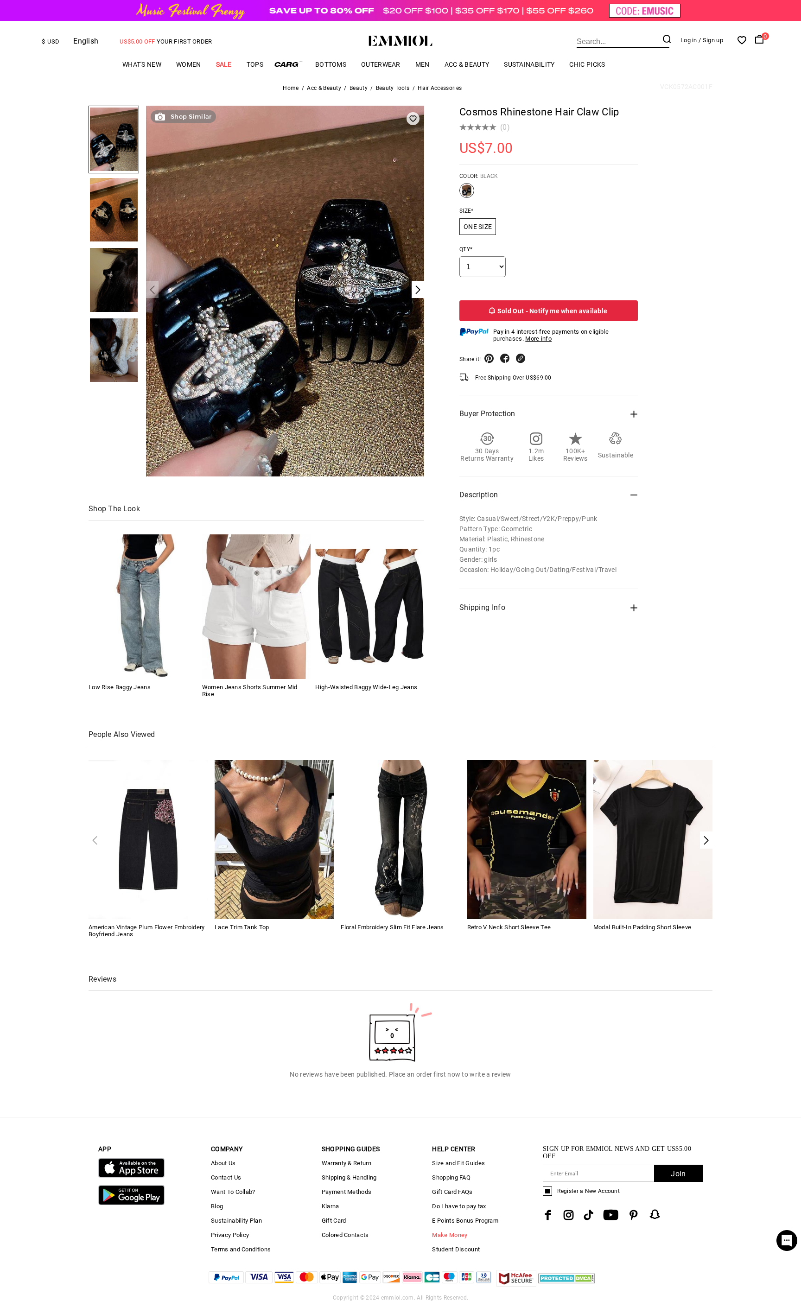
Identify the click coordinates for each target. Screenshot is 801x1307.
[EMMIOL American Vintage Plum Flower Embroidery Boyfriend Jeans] (148, 838)
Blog (217, 1206)
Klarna (330, 1206)
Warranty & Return (346, 1163)
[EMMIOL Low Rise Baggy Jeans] (143, 606)
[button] (706, 840)
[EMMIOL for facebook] (548, 1215)
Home (291, 88)
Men (422, 64)
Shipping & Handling (349, 1177)
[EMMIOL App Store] (131, 1175)
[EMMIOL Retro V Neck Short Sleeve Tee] (526, 838)
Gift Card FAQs (452, 1191)
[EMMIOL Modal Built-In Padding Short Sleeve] (652, 838)
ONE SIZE (478, 226)
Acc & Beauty (467, 64)
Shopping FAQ (451, 1177)
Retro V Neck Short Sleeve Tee (509, 927)
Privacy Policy (230, 1234)
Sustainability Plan (236, 1220)
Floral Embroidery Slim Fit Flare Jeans (392, 927)
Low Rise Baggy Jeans (120, 687)
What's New (141, 64)
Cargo (289, 64)
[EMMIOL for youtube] (611, 1215)
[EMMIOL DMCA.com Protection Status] (566, 1284)
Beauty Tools (393, 88)
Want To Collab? (233, 1191)
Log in (688, 40)
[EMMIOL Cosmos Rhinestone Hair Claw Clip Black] (467, 194)
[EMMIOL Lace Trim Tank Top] (274, 838)
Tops (255, 64)
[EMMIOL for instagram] (569, 1215)
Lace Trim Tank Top (242, 927)
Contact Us (226, 1177)
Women (188, 64)
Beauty (359, 88)
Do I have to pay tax (459, 1206)
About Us (223, 1163)
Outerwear (380, 64)
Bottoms (330, 64)
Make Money (449, 1234)
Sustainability (529, 64)
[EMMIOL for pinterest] (634, 1215)
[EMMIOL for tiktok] (588, 1215)
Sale (224, 64)
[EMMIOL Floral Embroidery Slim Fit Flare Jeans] (400, 838)
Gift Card (334, 1220)
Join (678, 1173)
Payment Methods (347, 1191)
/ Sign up (711, 40)
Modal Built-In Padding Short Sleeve (642, 927)
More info (538, 338)
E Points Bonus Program (465, 1220)
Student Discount (456, 1249)
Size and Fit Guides (458, 1163)
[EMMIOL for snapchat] (655, 1214)
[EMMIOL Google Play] (131, 1202)
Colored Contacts (345, 1234)
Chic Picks (587, 64)
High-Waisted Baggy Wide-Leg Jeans (366, 687)
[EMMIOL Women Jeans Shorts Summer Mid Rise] (256, 606)
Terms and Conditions (241, 1249)
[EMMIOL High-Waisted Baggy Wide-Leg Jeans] (369, 606)
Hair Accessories (440, 88)
